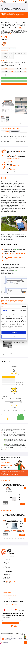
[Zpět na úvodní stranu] (3, 1)
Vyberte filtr (12, 402)
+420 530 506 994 (6, 462)
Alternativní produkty (16, 17)
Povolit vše (14, 332)
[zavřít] (24, 634)
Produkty (6, 8)
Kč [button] (13, 1)
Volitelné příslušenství (19, 15)
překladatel (21, 419)
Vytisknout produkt (21, 90)
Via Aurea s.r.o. (18, 633)
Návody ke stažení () (8, 15)
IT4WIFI (11, 188)
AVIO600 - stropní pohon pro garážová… (18, 9)
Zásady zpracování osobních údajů (10, 604)
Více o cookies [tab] (23, 310)
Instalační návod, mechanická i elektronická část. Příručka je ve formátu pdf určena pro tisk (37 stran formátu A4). (13, 302)
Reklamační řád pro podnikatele (9, 598)
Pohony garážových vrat (14, 8)
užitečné (20, 414)
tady (5, 449)
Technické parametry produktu (8, 14)
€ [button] (15, 1)
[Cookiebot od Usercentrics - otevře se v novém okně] (20, 306)
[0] (18, 1)
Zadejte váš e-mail (6, 617)
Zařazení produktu (20, 14)
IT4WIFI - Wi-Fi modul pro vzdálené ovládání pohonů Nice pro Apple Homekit (13, 485)
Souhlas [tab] (5, 310)
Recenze (12, 13)
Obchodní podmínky (7, 592)
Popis (8, 13)
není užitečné (21, 417)
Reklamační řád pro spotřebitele (9, 595)
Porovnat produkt (8, 90)
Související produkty (6, 17)
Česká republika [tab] (5, 131)
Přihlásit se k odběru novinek (10, 623)
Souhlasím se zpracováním (12, 620)
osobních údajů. (18, 620)
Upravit (13, 336)
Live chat (4, 464)
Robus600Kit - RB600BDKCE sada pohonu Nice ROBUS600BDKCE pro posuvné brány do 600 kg (14, 515)
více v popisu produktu (11, 33)
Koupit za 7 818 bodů (14, 81)
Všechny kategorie (5, 5)
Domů (2, 8)
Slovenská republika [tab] (15, 131)
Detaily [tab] (14, 310)
